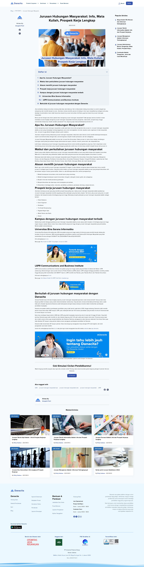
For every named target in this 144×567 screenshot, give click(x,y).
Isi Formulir (72, 296)
